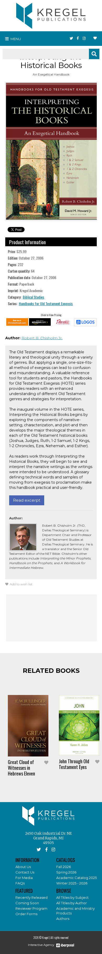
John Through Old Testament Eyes (74, 764)
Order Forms (26, 914)
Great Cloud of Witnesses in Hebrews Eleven (21, 767)
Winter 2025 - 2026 (71, 883)
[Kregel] (51, 15)
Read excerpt (26, 500)
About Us (23, 867)
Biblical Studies (33, 297)
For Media (24, 878)
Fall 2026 (63, 867)
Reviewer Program (31, 908)
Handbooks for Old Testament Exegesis (46, 303)
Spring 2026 (66, 872)
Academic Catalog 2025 (76, 878)
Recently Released (31, 897)
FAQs (20, 883)
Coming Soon (27, 903)
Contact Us (24, 872)
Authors (62, 918)
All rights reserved (59, 937)
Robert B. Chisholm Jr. (42, 338)
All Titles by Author (71, 903)
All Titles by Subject (72, 897)
